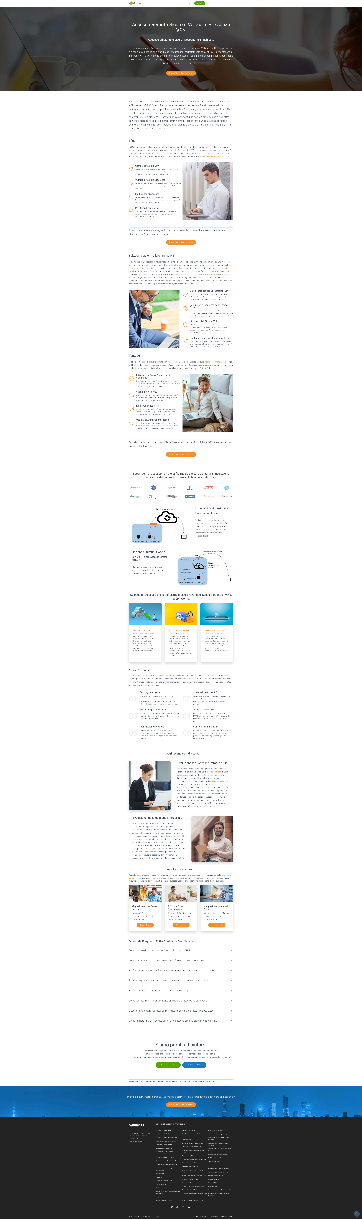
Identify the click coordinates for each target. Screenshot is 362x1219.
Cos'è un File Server (214, 1165)
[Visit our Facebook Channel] (183, 1207)
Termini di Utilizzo (214, 1216)
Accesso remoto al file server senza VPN (194, 1175)
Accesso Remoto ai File (215, 362)
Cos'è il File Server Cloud (215, 1175)
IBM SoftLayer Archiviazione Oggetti (192, 1143)
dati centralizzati (216, 781)
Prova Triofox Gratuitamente (181, 73)
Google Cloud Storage (188, 1130)
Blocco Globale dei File (179, 630)
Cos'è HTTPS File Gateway (216, 1183)
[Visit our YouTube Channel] (177, 1207)
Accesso (180, 3)
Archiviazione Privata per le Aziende (166, 1164)
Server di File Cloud (214, 1161)
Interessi (153, 3)
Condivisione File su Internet (164, 1144)
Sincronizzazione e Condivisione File (166, 1161)
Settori (162, 3)
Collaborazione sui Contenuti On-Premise (194, 1159)
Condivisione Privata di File (163, 1130)
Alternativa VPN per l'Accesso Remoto (193, 1200)
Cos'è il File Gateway (214, 1179)
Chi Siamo (224, 1216)
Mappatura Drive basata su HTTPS (192, 1146)
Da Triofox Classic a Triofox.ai (217, 1158)
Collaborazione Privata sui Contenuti (192, 1156)
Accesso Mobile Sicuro (215, 630)
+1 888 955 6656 (194, 1065)
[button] (181, 950)
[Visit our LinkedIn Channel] (188, 1207)
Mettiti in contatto (168, 1065)
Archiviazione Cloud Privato (190, 1166)
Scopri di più (145, 925)
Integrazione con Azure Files (164, 1197)
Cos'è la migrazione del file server (218, 1172)
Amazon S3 (159, 1177)
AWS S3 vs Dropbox (161, 1184)
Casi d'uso (171, 3)
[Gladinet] (135, 3)
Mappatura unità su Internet (164, 1148)
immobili (149, 852)
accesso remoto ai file (210, 156)
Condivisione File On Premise (164, 1134)
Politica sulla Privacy (201, 1216)
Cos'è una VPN (212, 1186)
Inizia (199, 3)
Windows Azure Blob (162, 1187)
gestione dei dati (214, 772)
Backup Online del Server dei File (191, 1197)
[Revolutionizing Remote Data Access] (150, 785)
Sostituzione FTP (160, 1173)
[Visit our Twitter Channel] (172, 1207)
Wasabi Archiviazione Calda (164, 1200)
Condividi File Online (188, 1183)
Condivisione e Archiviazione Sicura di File (194, 1193)
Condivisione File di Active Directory (166, 1137)
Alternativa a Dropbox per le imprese (219, 1134)
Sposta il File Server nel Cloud (190, 1179)
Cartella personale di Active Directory (193, 1186)
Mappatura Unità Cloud (143, 630)
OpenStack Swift (187, 1139)
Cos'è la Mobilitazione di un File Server (219, 1168)
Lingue (189, 3)
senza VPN (179, 836)
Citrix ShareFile (208, 274)
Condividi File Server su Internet (165, 1157)
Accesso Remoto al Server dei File (166, 1141)
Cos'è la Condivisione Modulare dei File (220, 1190)
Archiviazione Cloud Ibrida (189, 1190)
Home (230, 1216)
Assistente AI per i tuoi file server (218, 1154)
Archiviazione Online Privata (190, 1163)
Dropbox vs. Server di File (215, 1130)
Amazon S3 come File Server (164, 1180)
